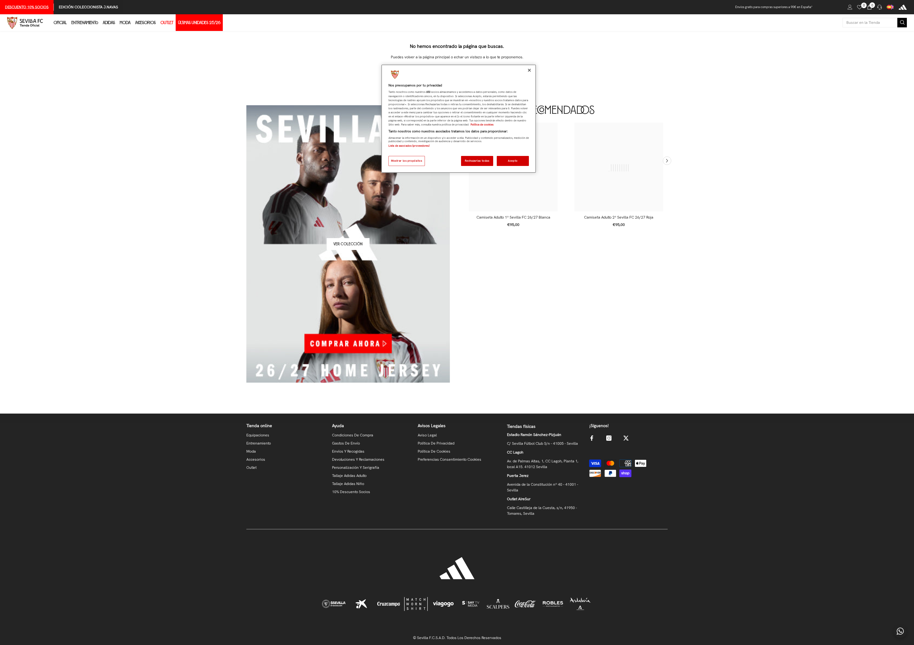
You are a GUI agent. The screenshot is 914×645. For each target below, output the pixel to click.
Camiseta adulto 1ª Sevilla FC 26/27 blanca (513, 217)
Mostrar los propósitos (406, 160)
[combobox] (870, 22)
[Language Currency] (890, 7)
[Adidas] (903, 7)
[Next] (667, 160)
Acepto (512, 160)
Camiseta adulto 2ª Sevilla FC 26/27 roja (618, 217)
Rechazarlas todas (477, 160)
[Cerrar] (529, 70)
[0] (859, 7)
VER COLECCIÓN (348, 244)
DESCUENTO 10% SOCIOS (27, 7)
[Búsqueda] (875, 22)
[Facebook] (591, 438)
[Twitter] (626, 438)
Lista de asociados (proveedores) (409, 145)
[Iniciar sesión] (850, 7)
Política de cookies (482, 124)
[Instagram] (609, 438)
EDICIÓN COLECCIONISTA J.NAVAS (88, 7)
